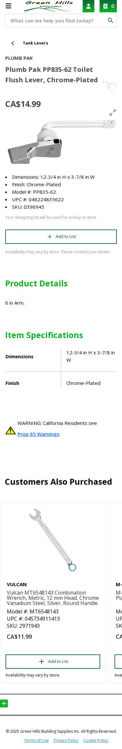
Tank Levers (35, 43)
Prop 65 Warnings (39, 434)
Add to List (66, 236)
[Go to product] (53, 539)
